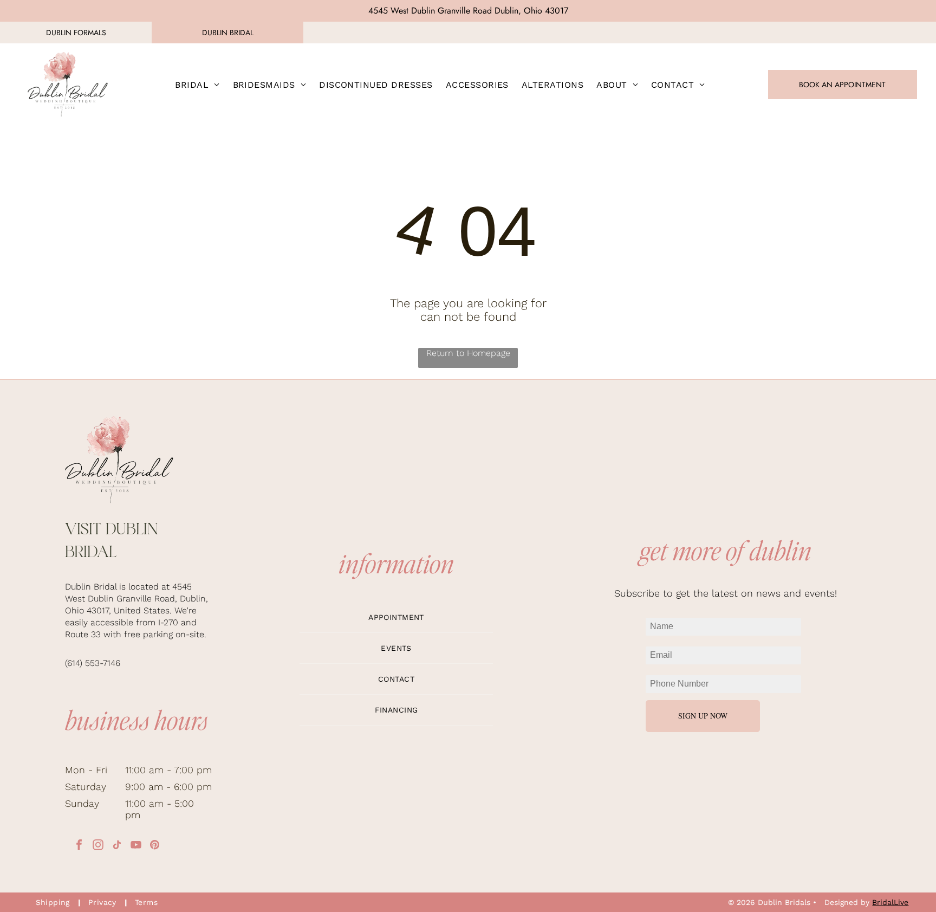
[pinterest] (155, 846)
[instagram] (98, 846)
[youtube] (136, 846)
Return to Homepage (468, 353)
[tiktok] (117, 846)
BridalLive (890, 902)
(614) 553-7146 (92, 663)
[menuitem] (197, 84)
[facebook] (79, 846)
